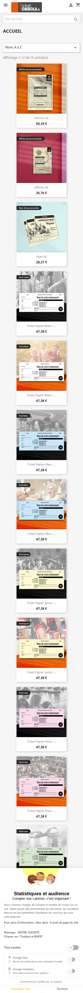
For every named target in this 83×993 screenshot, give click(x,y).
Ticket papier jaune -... (42, 603)
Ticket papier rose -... (41, 741)
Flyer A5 (41, 256)
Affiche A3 (41, 118)
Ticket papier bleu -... (41, 464)
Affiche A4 (41, 187)
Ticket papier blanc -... (41, 326)
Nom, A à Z (41, 47)
